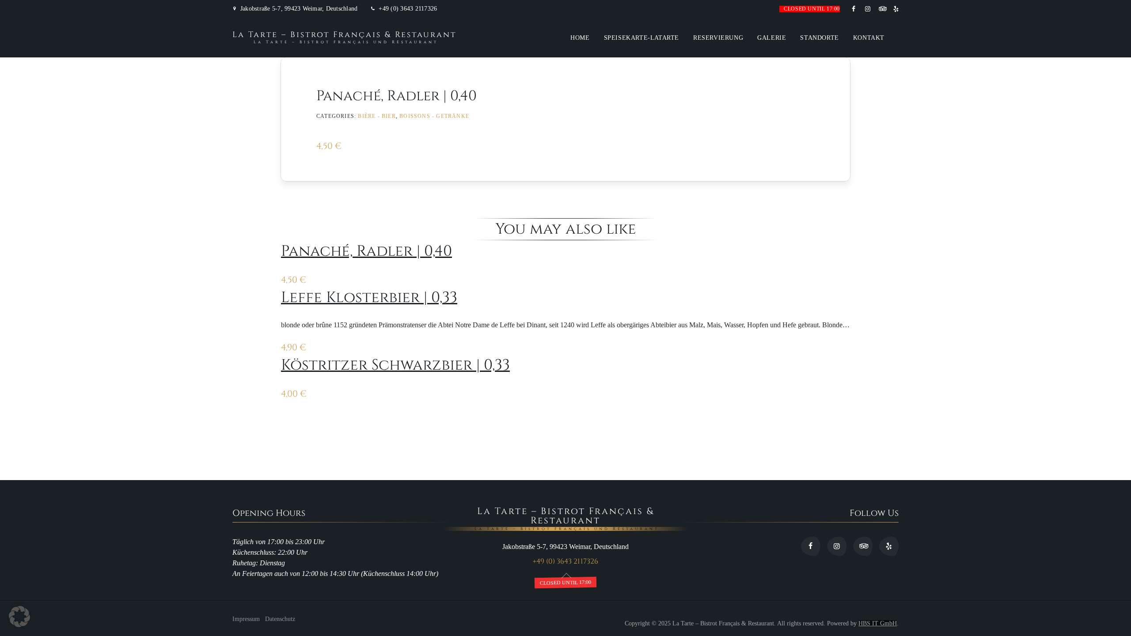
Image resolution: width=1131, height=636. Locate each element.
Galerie (771, 37)
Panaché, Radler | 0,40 (366, 251)
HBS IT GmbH (877, 623)
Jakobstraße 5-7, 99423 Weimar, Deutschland (298, 9)
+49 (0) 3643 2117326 (408, 9)
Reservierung (718, 37)
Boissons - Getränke (434, 116)
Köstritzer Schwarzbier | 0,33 (395, 365)
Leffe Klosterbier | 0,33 (369, 298)
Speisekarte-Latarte (641, 37)
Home (579, 37)
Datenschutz (280, 619)
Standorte (819, 37)
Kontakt (868, 37)
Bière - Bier (376, 116)
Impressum (246, 619)
